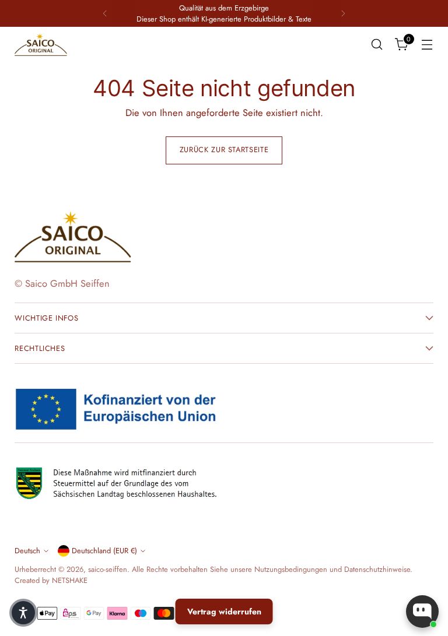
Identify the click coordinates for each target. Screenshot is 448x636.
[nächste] (343, 13)
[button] (23, 613)
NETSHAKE (70, 580)
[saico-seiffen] (41, 45)
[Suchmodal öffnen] (377, 45)
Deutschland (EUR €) (104, 550)
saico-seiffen (107, 569)
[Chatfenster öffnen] (422, 611)
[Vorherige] (105, 13)
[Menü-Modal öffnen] (427, 45)
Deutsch (27, 550)
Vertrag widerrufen (224, 611)
